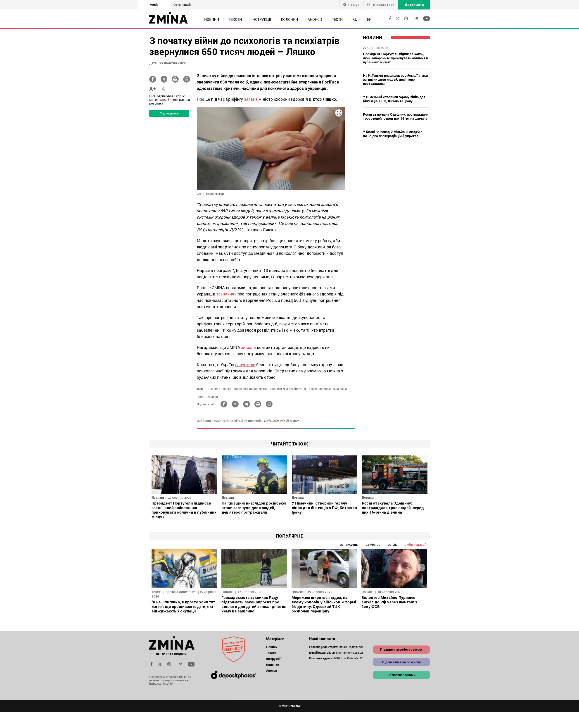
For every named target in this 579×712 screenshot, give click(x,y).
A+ (152, 89)
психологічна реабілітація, (288, 389)
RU (354, 19)
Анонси (315, 19)
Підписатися (383, 4)
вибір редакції (415, 544)
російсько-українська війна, (328, 389)
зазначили (226, 294)
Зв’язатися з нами (401, 675)
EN (369, 19)
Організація (182, 4)
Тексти (235, 19)
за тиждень (349, 544)
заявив (251, 99)
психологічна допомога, (250, 389)
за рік (392, 544)
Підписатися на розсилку (401, 662)
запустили (245, 364)
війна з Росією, (221, 389)
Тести (337, 19)
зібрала (248, 347)
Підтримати (414, 4)
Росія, (201, 397)
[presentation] (157, 567)
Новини (211, 19)
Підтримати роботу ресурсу (401, 649)
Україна (212, 397)
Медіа (154, 4)
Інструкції (261, 19)
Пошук (354, 5)
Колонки (289, 19)
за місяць (373, 544)
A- (164, 89)
